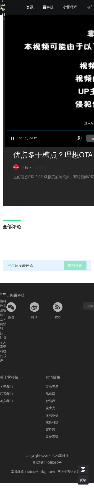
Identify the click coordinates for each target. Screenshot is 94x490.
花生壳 (50, 408)
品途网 (50, 394)
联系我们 (6, 394)
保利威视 (52, 415)
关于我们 (6, 386)
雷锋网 (50, 429)
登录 (11, 265)
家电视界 (52, 386)
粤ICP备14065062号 (47, 462)
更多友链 (52, 436)
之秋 (24, 167)
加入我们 (6, 401)
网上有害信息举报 (70, 471)
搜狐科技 (52, 422)
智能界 (50, 401)
